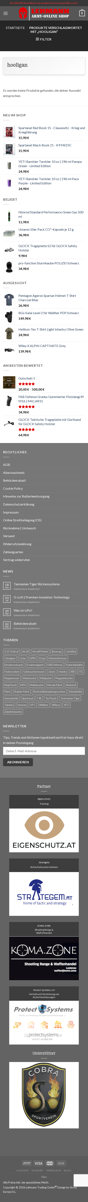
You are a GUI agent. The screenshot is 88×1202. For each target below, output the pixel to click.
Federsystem (12, 671)
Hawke (63, 671)
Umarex (22, 705)
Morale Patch (54, 685)
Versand (9, 536)
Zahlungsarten (13, 552)
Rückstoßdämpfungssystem (49, 691)
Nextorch (71, 685)
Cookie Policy (13, 488)
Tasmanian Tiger (70, 698)
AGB (6, 464)
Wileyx (56, 705)
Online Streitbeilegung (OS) (22, 520)
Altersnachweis (14, 472)
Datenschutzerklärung (18, 504)
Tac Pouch (51, 698)
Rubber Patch (21, 691)
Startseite (15, 28)
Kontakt (23, 1170)
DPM (32, 658)
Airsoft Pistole (40, 651)
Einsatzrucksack (13, 664)
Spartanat (27, 698)
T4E (39, 698)
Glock (51, 671)
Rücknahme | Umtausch (19, 528)
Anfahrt (38, 1170)
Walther (43, 705)
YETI (66, 705)
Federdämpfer (74, 664)
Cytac (22, 658)
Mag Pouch (10, 685)
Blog (67, 1170)
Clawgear (10, 658)
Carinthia (70, 651)
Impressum (11, 512)
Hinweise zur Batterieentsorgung (26, 496)
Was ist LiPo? (23, 610)
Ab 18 (25, 651)
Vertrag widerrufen (16, 560)
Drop (42, 658)
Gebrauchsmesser (34, 671)
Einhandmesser (58, 658)
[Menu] (5, 13)
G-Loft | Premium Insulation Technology (42, 597)
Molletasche (37, 685)
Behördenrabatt (14, 480)
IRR (73, 671)
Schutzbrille (75, 691)
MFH (23, 685)
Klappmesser (11, 678)
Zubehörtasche (13, 711)
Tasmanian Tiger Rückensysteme (37, 584)
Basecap (57, 651)
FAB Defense (54, 664)
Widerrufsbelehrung (17, 544)
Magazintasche (64, 678)
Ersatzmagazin (35, 664)
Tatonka (9, 705)
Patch (7, 691)
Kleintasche (29, 678)
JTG (80, 671)
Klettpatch (46, 678)
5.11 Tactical (11, 651)
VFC (32, 705)
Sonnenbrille (11, 698)
